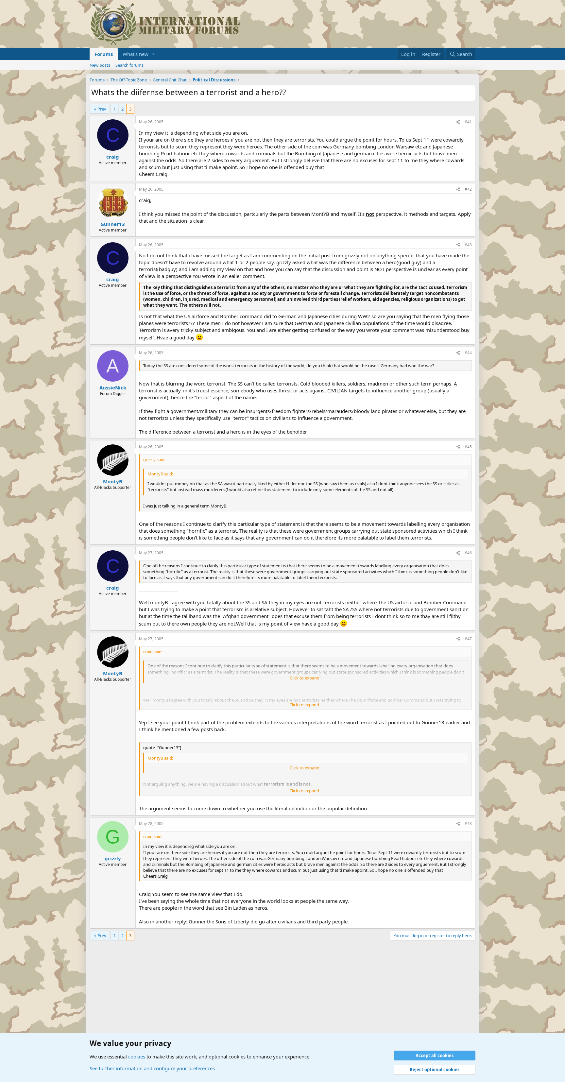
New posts (100, 65)
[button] (153, 54)
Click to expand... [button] (306, 678)
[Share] (458, 122)
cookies (136, 1056)
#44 (468, 352)
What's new (135, 54)
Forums (103, 54)
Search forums (129, 65)
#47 (468, 639)
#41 (468, 122)
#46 (468, 553)
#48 (468, 823)
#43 (468, 245)
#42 (468, 189)
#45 (468, 447)
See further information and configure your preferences (152, 1068)
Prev (101, 109)
